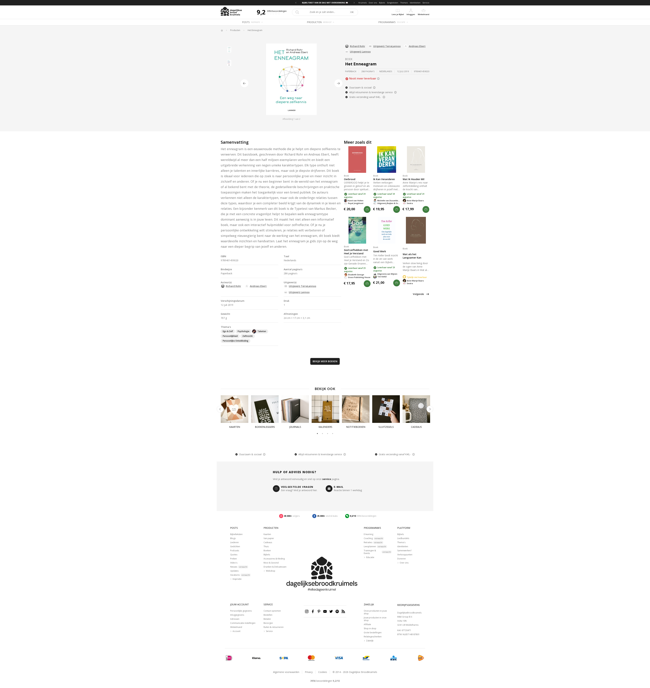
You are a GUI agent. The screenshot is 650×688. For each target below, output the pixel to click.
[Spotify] (337, 611)
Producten (235, 30)
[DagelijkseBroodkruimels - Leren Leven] (222, 30)
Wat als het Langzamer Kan (412, 256)
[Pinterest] (319, 611)
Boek (349, 59)
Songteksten (392, 2)
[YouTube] (325, 611)
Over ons (373, 2)
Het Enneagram (255, 30)
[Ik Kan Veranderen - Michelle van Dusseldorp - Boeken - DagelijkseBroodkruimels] (386, 159)
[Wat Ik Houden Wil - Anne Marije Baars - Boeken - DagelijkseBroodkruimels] (416, 159)
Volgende (418, 294)
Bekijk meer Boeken (325, 361)
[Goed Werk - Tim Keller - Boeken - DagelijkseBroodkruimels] (386, 230)
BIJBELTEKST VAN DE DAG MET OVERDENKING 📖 (325, 2)
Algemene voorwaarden (286, 672)
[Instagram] (306, 611)
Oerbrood (349, 179)
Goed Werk (379, 251)
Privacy (309, 672)
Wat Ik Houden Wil (413, 179)
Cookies (322, 672)
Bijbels (382, 2)
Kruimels (363, 2)
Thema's (404, 2)
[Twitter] (331, 611)
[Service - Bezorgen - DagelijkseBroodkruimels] (421, 658)
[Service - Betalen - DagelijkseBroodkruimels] (229, 658)
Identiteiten (415, 2)
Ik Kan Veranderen (384, 179)
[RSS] (343, 611)
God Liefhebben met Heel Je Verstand (356, 251)
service (326, 479)
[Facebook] (313, 611)
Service (425, 2)
